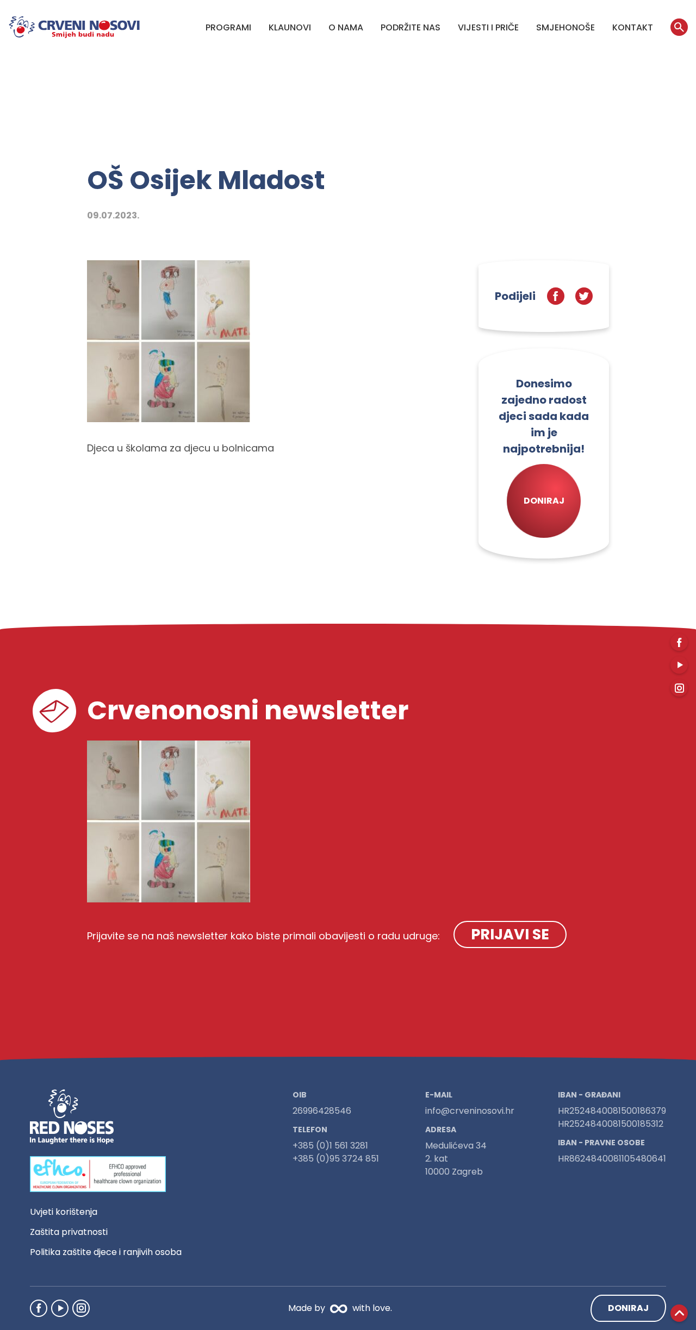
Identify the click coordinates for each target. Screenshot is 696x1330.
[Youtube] (60, 1308)
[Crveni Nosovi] (74, 27)
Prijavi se (510, 934)
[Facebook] (38, 1308)
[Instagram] (81, 1308)
